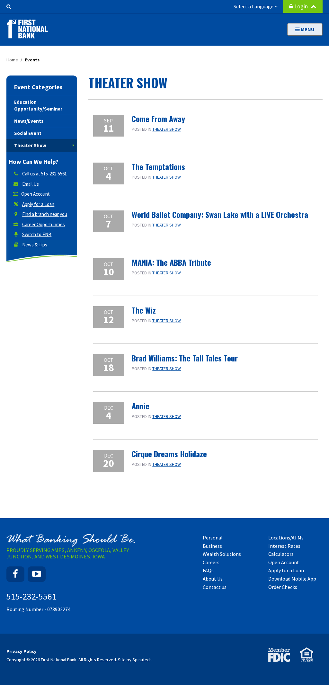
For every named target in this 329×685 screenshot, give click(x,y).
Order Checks (282, 587)
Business (212, 546)
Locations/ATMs (286, 537)
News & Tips (34, 245)
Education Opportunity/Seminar (38, 105)
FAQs (208, 570)
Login (301, 6)
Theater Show (166, 129)
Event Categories (38, 87)
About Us (213, 578)
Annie (140, 406)
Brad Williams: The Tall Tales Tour (185, 358)
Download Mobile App (292, 578)
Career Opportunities (43, 224)
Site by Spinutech (135, 660)
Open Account (35, 194)
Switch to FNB (36, 234)
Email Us (30, 184)
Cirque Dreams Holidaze (169, 453)
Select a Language (254, 6)
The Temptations (158, 166)
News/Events (28, 121)
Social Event (27, 133)
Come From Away (158, 118)
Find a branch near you (44, 214)
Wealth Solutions (222, 554)
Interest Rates (284, 546)
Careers (211, 562)
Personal (213, 537)
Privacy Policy (21, 651)
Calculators (281, 554)
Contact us (215, 587)
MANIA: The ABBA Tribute (171, 262)
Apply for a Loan (38, 204)
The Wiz (144, 310)
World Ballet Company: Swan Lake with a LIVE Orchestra (220, 214)
